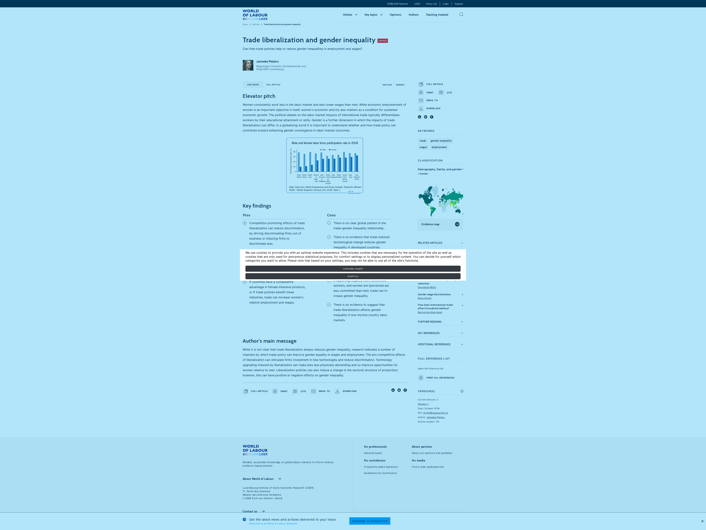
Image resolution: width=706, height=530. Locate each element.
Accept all (353, 276)
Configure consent (353, 269)
